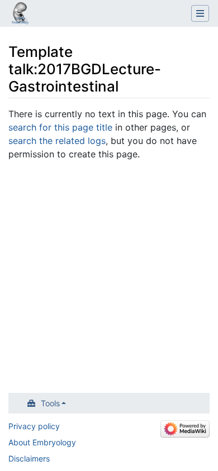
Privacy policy (34, 426)
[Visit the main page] (20, 14)
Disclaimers (29, 458)
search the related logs (57, 140)
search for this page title (60, 127)
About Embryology (42, 442)
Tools (50, 403)
